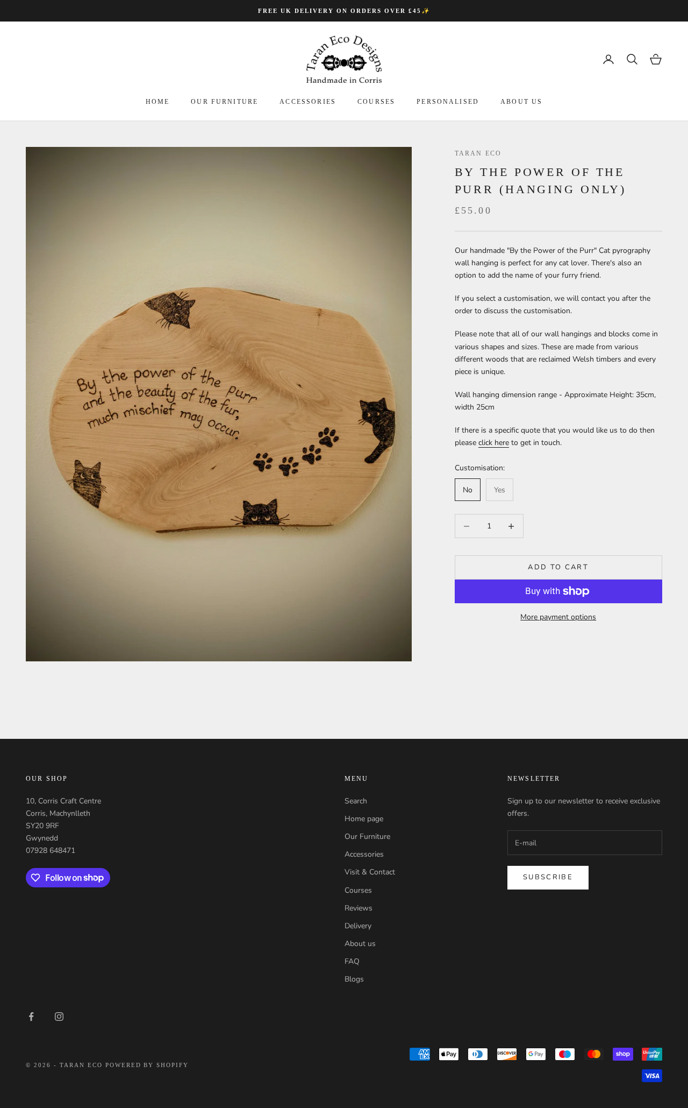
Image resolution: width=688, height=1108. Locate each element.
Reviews (358, 908)
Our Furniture (367, 836)
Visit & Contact (370, 872)
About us (521, 101)
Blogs (354, 979)
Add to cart (558, 567)
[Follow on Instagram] (59, 1016)
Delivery (358, 926)
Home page (364, 819)
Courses (376, 101)
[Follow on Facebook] (31, 1016)
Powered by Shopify (147, 1065)
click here (493, 443)
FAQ (352, 961)
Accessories (308, 101)
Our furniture (224, 101)
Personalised (448, 101)
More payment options (558, 617)
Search (356, 801)
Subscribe (548, 877)
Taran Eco (478, 153)
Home (158, 101)
